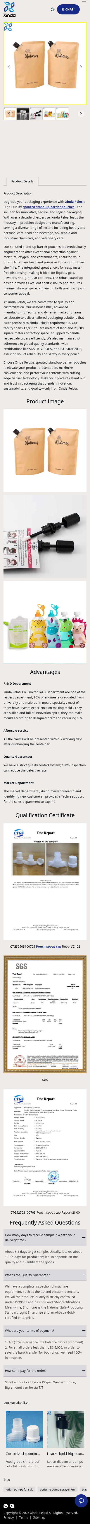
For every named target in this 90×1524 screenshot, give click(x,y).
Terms (23, 1517)
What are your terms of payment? (29, 1330)
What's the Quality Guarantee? (27, 1275)
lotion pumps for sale (19, 1489)
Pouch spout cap (48, 946)
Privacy (8, 1517)
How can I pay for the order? (26, 1370)
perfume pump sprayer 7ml (57, 1489)
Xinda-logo (9, 9)
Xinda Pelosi (74, 201)
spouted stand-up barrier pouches (48, 207)
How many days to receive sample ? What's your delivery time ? (40, 1237)
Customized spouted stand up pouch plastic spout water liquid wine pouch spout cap (24, 1439)
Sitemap (39, 1517)
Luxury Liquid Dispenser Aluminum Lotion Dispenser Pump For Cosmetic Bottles (65, 1439)
